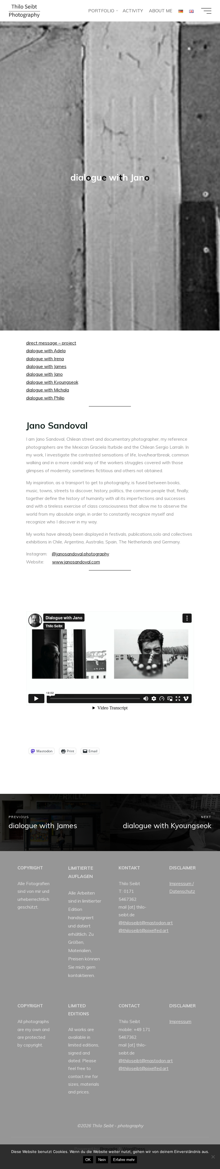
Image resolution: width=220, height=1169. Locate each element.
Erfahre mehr (124, 1160)
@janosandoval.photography (80, 554)
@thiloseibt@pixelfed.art (143, 930)
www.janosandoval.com (76, 562)
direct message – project (51, 343)
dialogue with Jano (44, 374)
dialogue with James (46, 366)
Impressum (180, 1021)
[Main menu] (206, 11)
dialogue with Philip (45, 398)
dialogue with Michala (47, 390)
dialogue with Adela (46, 351)
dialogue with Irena (45, 358)
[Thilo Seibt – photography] (24, 10)
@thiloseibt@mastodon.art (146, 922)
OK (88, 1160)
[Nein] (213, 1157)
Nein (102, 1160)
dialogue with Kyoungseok (52, 382)
